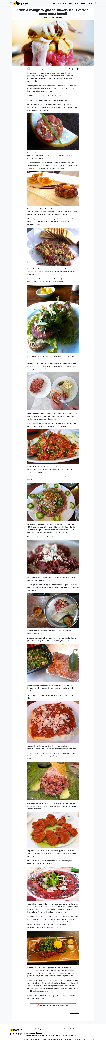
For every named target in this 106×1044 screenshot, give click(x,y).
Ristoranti (57, 3)
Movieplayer (35, 1035)
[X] (13, 1034)
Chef (76, 3)
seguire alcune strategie (61, 100)
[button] (65, 68)
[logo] (20, 3)
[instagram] (21, 1034)
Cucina (82, 3)
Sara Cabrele (35, 69)
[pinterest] (18, 1034)
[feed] (11, 1034)
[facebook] (16, 1034)
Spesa (65, 3)
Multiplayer (27, 1035)
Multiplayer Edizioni (70, 1035)
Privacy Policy (40, 1029)
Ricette (90, 3)
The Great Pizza (59, 1035)
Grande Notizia (57, 18)
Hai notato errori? (74, 1013)
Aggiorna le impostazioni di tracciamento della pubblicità (74, 1029)
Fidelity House (50, 1035)
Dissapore (47, 18)
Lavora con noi (54, 1029)
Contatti (47, 1029)
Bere (70, 3)
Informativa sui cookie (30, 1029)
